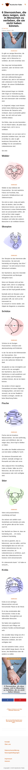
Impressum (8, 759)
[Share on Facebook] (8, 699)
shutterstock (14, 50)
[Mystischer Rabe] (14, 4)
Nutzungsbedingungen (12, 753)
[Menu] (2, 5)
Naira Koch (5, 28)
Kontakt (7, 742)
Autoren (7, 761)
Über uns (8, 744)
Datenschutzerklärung (12, 750)
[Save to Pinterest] (20, 699)
